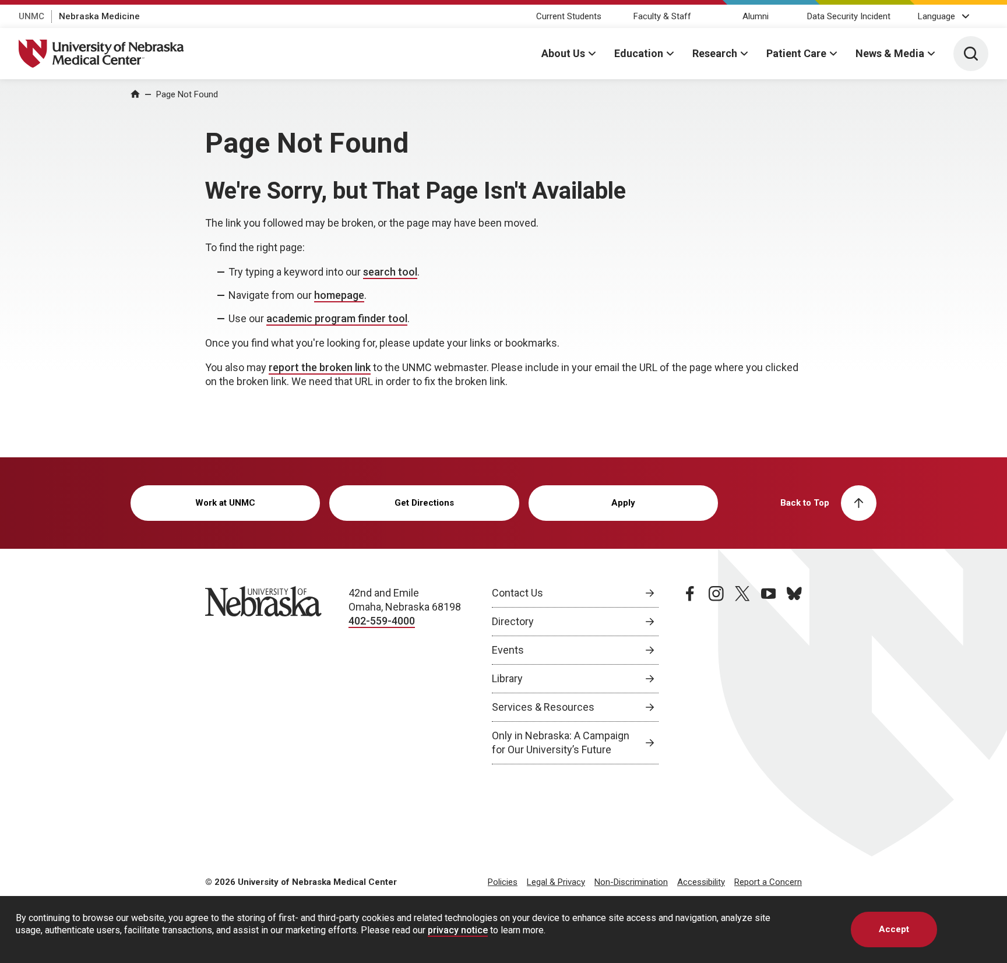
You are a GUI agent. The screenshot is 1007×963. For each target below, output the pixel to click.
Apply (623, 503)
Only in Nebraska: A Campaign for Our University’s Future (560, 742)
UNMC (31, 16)
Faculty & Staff (662, 16)
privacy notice (458, 930)
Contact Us (517, 593)
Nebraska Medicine (99, 16)
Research (714, 53)
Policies (502, 882)
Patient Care (796, 53)
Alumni (755, 16)
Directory (513, 621)
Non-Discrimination (631, 882)
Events (508, 650)
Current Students (568, 16)
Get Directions (424, 503)
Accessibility (701, 882)
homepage (339, 295)
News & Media (889, 53)
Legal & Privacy (556, 882)
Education (638, 53)
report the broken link (320, 367)
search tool (390, 272)
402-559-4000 (381, 621)
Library (507, 678)
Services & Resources (543, 707)
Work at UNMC (225, 503)
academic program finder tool (336, 318)
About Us (563, 53)
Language (936, 16)
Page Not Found (187, 94)
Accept (894, 929)
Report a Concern (768, 882)
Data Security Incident (848, 16)
